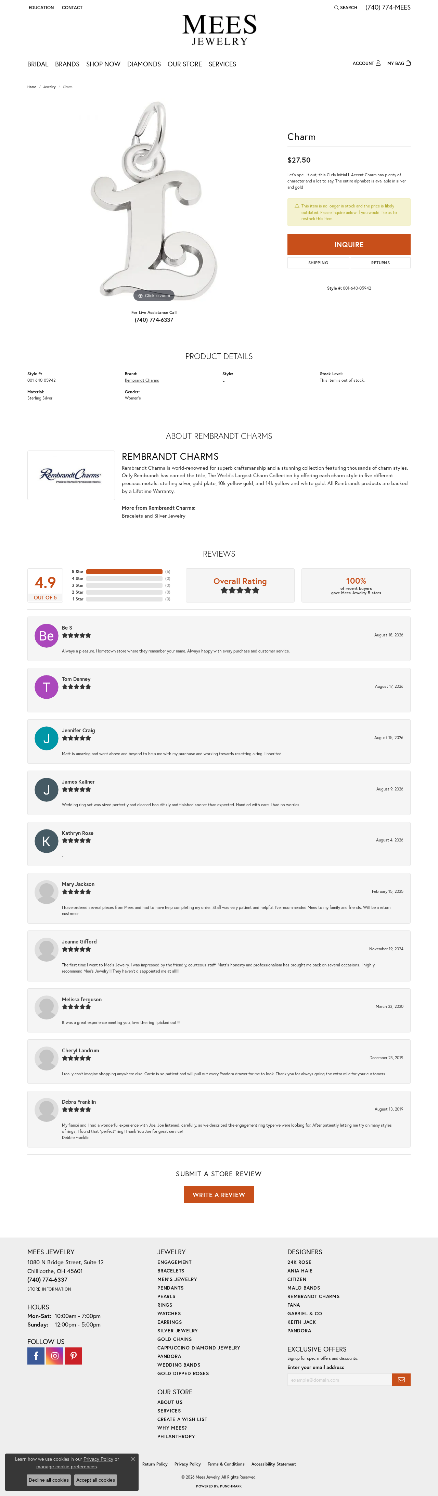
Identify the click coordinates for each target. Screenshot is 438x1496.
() (167, 571)
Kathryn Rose (77, 832)
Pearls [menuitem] (166, 1296)
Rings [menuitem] (164, 1305)
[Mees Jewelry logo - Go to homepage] (219, 31)
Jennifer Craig (78, 730)
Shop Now (103, 64)
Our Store (185, 64)
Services (222, 64)
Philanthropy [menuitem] (176, 1436)
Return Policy (155, 1464)
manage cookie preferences (66, 1466)
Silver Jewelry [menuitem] (177, 1330)
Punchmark (231, 1486)
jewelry (49, 87)
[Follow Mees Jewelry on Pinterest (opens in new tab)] (73, 1356)
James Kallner (78, 781)
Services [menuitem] (169, 1410)
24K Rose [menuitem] (299, 1262)
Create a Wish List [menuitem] (182, 1419)
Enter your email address (315, 1367)
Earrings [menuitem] (169, 1322)
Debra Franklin (79, 1101)
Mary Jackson (78, 883)
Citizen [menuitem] (297, 1279)
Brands (67, 64)
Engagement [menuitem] (174, 1262)
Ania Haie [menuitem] (300, 1270)
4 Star (77, 578)
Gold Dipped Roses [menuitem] (183, 1373)
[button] (40, 7)
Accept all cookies (95, 1480)
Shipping (318, 262)
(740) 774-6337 (154, 319)
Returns (380, 262)
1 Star (78, 598)
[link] (71, 7)
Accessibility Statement (274, 1464)
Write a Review (219, 1195)
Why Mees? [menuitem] (172, 1427)
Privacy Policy (188, 1464)
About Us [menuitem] (169, 1402)
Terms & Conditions (226, 1464)
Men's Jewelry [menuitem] (177, 1279)
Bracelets (132, 515)
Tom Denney (76, 678)
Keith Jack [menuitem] (301, 1322)
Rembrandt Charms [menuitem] (313, 1296)
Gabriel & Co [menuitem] (304, 1313)
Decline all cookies (49, 1480)
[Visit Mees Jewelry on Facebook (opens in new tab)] (35, 1356)
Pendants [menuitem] (170, 1287)
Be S (67, 627)
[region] (154, 201)
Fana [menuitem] (293, 1305)
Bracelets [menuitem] (170, 1270)
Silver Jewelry (169, 515)
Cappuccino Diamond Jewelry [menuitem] (199, 1347)
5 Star (77, 571)
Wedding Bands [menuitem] (178, 1364)
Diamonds (144, 64)
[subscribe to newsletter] (401, 1379)
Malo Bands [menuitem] (303, 1287)
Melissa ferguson (82, 999)
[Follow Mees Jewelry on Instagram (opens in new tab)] (54, 1356)
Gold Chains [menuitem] (174, 1339)
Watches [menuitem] (169, 1313)
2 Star (77, 592)
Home (31, 87)
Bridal (37, 64)
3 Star (77, 585)
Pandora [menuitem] (169, 1356)
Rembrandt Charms (142, 380)
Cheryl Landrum (80, 1050)
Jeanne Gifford (79, 941)
